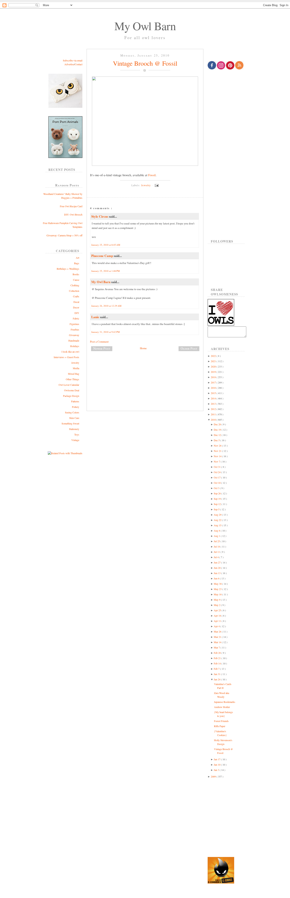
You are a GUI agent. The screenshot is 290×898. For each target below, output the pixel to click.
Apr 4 (217, 626)
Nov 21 (218, 451)
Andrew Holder (222, 707)
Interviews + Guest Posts (66, 357)
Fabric (76, 318)
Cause (76, 279)
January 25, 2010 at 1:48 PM (105, 270)
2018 (214, 377)
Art (77, 257)
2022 (214, 355)
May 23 (218, 589)
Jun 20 (217, 567)
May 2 (217, 605)
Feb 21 (217, 658)
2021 (214, 361)
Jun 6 (217, 578)
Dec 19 (218, 429)
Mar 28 (218, 631)
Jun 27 (217, 562)
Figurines (74, 324)
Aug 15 (218, 525)
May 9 (217, 599)
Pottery (75, 407)
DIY (77, 313)
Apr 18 (218, 615)
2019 (214, 371)
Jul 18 (217, 546)
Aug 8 (217, 530)
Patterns (75, 401)
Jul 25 (217, 541)
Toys (76, 434)
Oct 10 (217, 482)
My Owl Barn (145, 25)
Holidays (74, 346)
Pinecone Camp (102, 255)
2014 (214, 398)
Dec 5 (217, 440)
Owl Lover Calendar (69, 384)
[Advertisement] (145, 368)
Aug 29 (218, 514)
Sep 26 (217, 493)
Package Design (71, 395)
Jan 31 (217, 674)
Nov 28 (218, 445)
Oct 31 (217, 466)
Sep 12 (217, 504)
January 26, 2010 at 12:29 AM (106, 305)
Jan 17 (217, 759)
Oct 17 (217, 477)
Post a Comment (99, 341)
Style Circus (100, 216)
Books (76, 274)
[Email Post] (156, 185)
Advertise (69, 64)
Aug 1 (217, 536)
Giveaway (74, 335)
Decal (76, 302)
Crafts (76, 296)
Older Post (189, 348)
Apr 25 (218, 610)
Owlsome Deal (71, 390)
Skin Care (74, 418)
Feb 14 (217, 663)
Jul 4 (216, 557)
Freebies (75, 329)
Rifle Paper (219, 726)
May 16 (218, 594)
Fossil (152, 175)
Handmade (73, 340)
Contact (78, 64)
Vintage (75, 440)
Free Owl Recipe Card (71, 206)
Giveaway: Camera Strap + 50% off (64, 235)
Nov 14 (218, 456)
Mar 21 (218, 636)
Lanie (95, 317)
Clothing (74, 285)
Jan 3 (217, 770)
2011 (214, 414)
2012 (214, 409)
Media (76, 368)
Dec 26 (218, 424)
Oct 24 (217, 472)
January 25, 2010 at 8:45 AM (105, 244)
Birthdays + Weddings (68, 268)
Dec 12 (218, 435)
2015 (214, 393)
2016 (214, 387)
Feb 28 (217, 652)
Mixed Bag (73, 373)
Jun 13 (217, 573)
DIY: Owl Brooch (73, 214)
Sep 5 (217, 509)
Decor (76, 307)
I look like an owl (70, 351)
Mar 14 (218, 642)
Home (143, 348)
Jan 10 (217, 764)
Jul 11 (217, 551)
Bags (76, 263)
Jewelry (75, 362)
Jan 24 (217, 679)
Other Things (72, 379)
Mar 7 (217, 647)
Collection (74, 290)
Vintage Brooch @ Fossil (145, 63)
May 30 (218, 583)
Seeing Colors (72, 412)
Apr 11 (218, 621)
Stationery (74, 429)
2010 (214, 419)
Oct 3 (217, 488)
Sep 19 (217, 498)
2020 (214, 366)
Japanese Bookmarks (224, 702)
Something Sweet (70, 423)
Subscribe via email (72, 60)
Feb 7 (217, 668)
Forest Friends (221, 721)
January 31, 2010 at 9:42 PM (105, 331)
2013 (214, 403)
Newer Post (101, 348)
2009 (214, 776)
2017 (214, 382)
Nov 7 (217, 461)
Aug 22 (218, 520)
